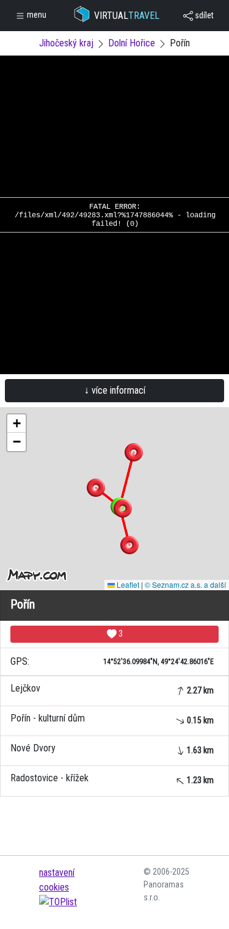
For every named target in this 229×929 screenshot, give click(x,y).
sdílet (203, 15)
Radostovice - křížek (112, 778)
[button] (134, 452)
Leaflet (127, 584)
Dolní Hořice (131, 43)
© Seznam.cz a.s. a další (185, 584)
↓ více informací (114, 390)
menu (35, 15)
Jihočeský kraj (66, 43)
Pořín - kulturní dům (112, 718)
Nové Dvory (112, 748)
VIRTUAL (126, 15)
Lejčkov (112, 688)
